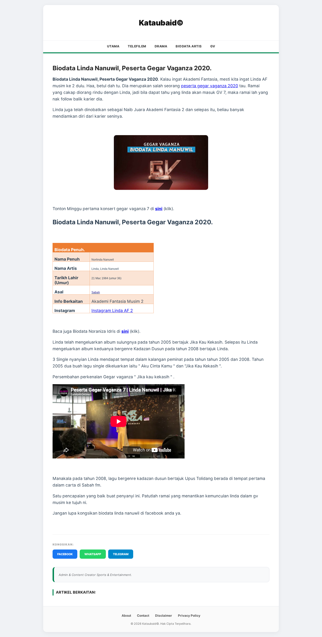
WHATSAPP (92, 554)
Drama (161, 46)
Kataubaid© (161, 22)
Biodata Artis (189, 46)
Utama (113, 46)
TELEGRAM (120, 554)
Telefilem (137, 46)
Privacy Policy (189, 615)
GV (212, 46)
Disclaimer (163, 615)
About (126, 615)
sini (158, 208)
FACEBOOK (65, 554)
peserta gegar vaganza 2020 (209, 85)
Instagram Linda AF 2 (112, 310)
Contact (143, 615)
